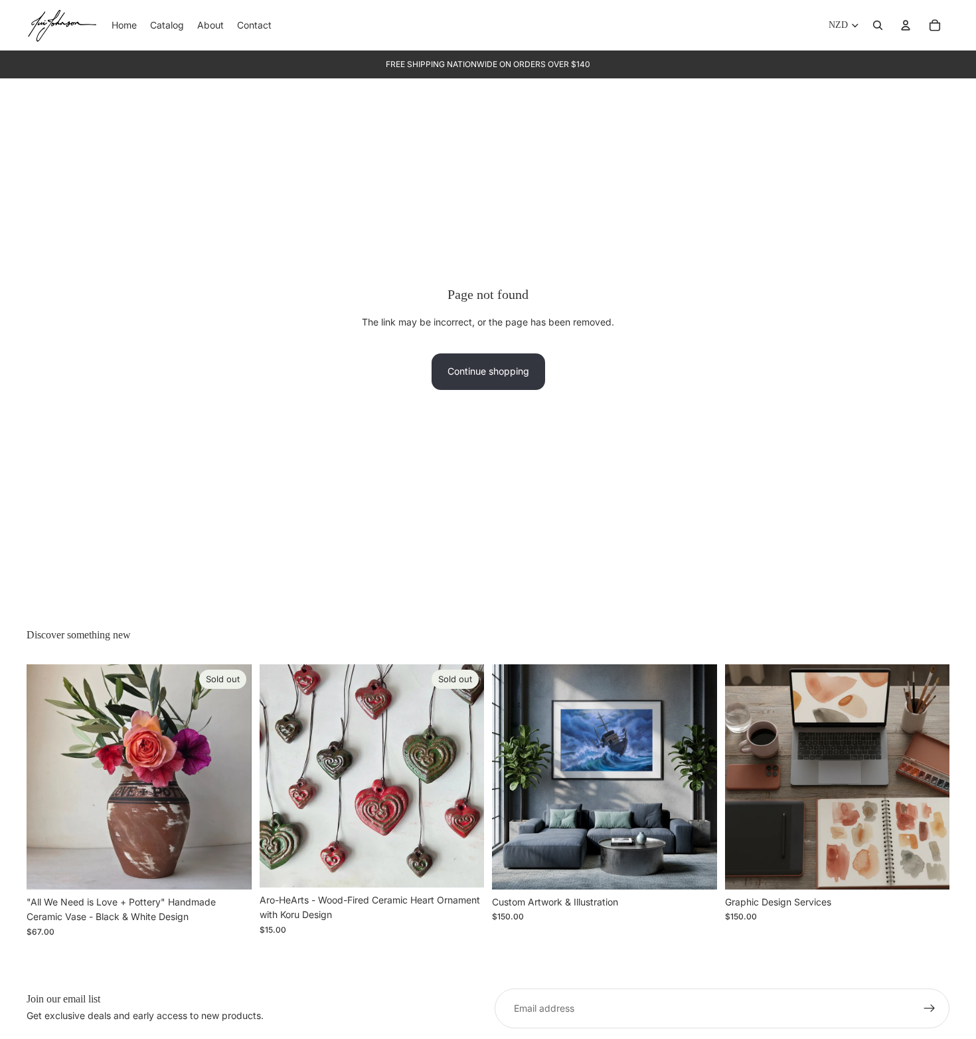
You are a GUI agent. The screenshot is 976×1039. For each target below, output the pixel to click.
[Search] (877, 25)
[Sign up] (929, 1008)
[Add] (696, 869)
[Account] (905, 25)
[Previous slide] (46, 777)
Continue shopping (488, 371)
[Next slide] (232, 777)
